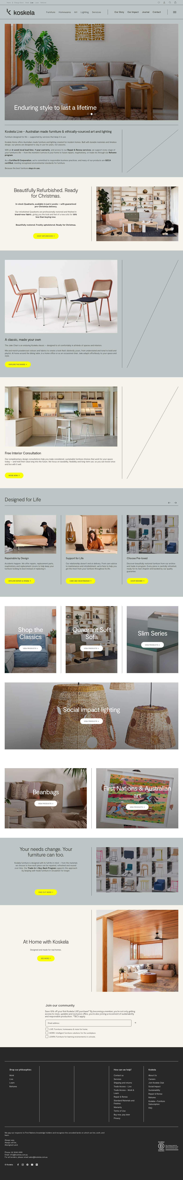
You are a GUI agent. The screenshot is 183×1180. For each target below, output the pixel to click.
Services (96, 12)
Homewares (65, 12)
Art (75, 12)
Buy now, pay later (122, 1134)
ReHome (43, 2)
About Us (152, 1095)
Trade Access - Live (122, 1106)
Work (27, 2)
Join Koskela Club (156, 1102)
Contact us (119, 1095)
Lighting (85, 12)
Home (9, 2)
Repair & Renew (121, 1116)
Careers (151, 1098)
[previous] (169, 522)
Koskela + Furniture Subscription (156, 1122)
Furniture (50, 12)
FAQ (150, 1127)
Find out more (46, 912)
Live (31, 2)
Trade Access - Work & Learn (124, 1111)
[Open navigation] (174, 12)
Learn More (137, 603)
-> (135, 1042)
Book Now (14, 495)
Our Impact (133, 12)
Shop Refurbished (46, 255)
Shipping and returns (123, 1102)
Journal (145, 12)
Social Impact (154, 1106)
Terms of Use (120, 1130)
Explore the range (18, 384)
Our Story (119, 12)
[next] (175, 522)
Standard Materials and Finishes (124, 1121)
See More (46, 978)
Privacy (117, 1137)
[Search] (170, 2)
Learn (37, 2)
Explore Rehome (17, 600)
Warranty (118, 1127)
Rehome (152, 1117)
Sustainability (154, 1109)
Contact (157, 12)
